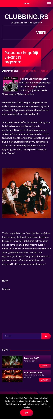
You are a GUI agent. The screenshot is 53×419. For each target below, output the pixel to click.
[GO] (46, 336)
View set (44, 366)
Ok (26, 412)
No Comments (29, 71)
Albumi (44, 71)
